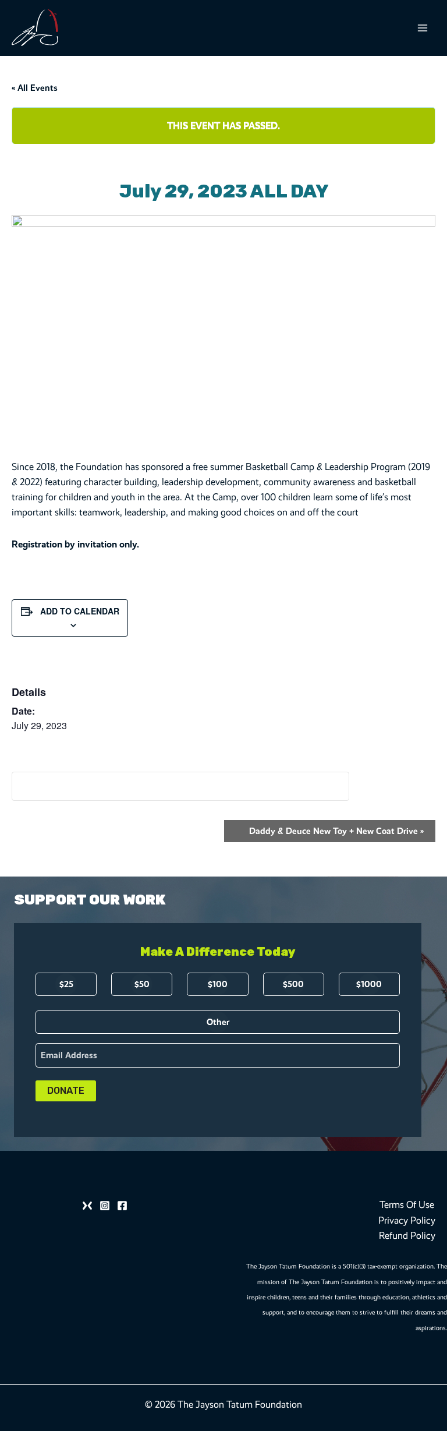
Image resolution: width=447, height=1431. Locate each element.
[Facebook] (122, 1205)
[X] (87, 1205)
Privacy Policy (406, 1220)
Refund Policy (407, 1235)
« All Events (35, 88)
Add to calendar (79, 611)
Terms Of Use (406, 1204)
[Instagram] (105, 1205)
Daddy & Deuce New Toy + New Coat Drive (336, 831)
